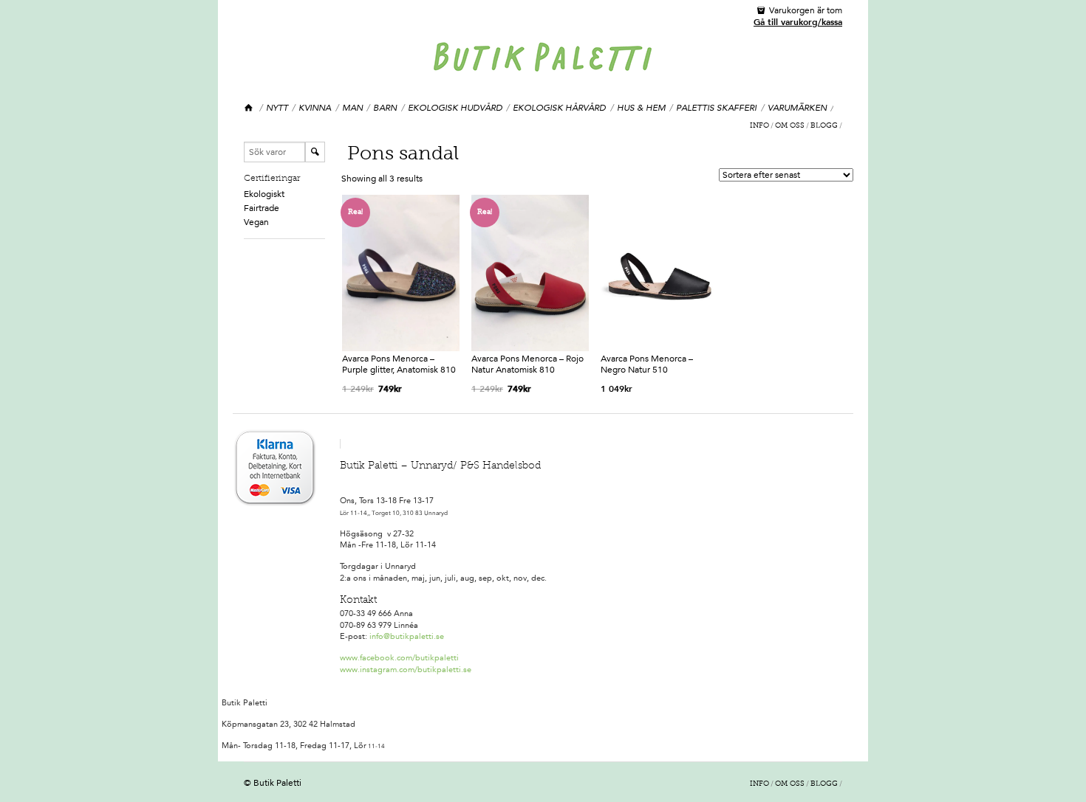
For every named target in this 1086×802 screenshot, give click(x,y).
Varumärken (797, 108)
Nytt (277, 108)
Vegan (256, 222)
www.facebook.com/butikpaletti (399, 658)
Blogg (824, 126)
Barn (385, 108)
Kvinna (314, 108)
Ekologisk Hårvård (559, 108)
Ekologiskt (264, 194)
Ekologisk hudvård (455, 108)
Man (352, 108)
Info (759, 126)
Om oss (790, 126)
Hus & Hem (641, 108)
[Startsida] (249, 108)
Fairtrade (261, 208)
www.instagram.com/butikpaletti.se (405, 669)
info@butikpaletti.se (406, 636)
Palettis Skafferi (716, 108)
